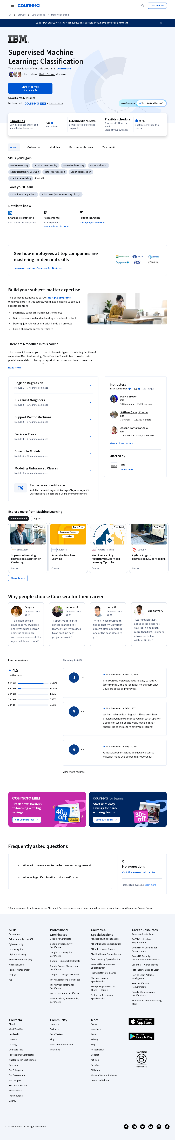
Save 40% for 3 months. (114, 23)
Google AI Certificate (60, 939)
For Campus (15, 1080)
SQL (11, 980)
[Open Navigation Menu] (12, 6)
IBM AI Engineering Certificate (65, 980)
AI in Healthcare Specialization (106, 954)
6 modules (17, 121)
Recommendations (81, 147)
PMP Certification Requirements (141, 985)
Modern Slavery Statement (104, 1075)
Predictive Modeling (20, 178)
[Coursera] (28, 5)
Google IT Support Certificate (65, 961)
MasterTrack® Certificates (22, 1060)
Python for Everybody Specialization (102, 996)
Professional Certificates (22, 1055)
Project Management (19, 970)
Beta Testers (56, 1034)
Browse (22, 15)
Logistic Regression (81, 172)
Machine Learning (60, 15)
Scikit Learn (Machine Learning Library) (61, 194)
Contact (95, 1055)
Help (93, 1044)
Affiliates (95, 1070)
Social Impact (16, 1090)
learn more (150, 885)
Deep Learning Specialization (105, 959)
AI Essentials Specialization (105, 939)
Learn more (56, 103)
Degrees (13, 1065)
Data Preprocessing (55, 172)
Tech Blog (55, 1049)
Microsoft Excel (16, 965)
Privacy (94, 1039)
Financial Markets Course (103, 973)
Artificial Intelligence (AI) (21, 939)
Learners (54, 1024)
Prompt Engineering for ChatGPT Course (103, 988)
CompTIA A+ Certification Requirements (144, 949)
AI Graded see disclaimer (56, 226)
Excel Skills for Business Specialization (103, 966)
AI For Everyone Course (103, 949)
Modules (55, 147)
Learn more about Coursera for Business (38, 268)
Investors (96, 1029)
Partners (54, 1029)
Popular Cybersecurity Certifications (143, 993)
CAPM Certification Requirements (141, 941)
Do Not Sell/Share (100, 1080)
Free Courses (16, 1096)
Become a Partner (18, 1085)
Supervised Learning (73, 165)
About (14, 147)
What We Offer (16, 1029)
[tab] (18, 518)
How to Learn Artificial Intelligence (143, 976)
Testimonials (110, 147)
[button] (61, 74)
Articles (95, 1060)
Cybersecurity (16, 944)
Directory (95, 1065)
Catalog (13, 1044)
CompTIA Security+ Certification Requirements (146, 958)
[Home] (10, 15)
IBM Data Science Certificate (64, 993)
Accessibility (97, 1049)
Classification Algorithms (23, 194)
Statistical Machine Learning (24, 172)
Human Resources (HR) (20, 959)
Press (94, 1024)
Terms (94, 1034)
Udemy (12, 1101)
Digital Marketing (17, 954)
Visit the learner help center (139, 872)
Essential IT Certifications (145, 965)
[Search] (143, 6)
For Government (17, 1075)
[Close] (161, 23)
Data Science (38, 15)
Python (12, 975)
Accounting (14, 934)
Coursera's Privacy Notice (139, 908)
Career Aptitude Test (143, 934)
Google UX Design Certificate (64, 974)
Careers (13, 1039)
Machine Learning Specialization (100, 979)
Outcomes (33, 147)
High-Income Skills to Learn (145, 970)
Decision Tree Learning (45, 165)
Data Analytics (16, 949)
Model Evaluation (98, 165)
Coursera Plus (16, 1049)
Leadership (14, 1034)
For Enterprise (16, 1070)
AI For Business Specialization (106, 944)
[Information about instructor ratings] (129, 388)
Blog (52, 1039)
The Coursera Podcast (61, 1044)
